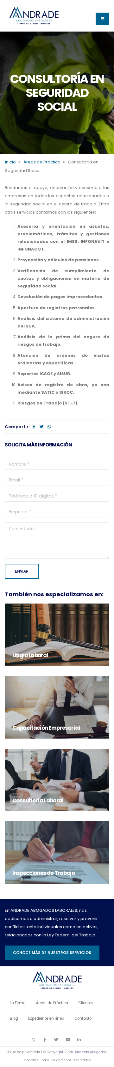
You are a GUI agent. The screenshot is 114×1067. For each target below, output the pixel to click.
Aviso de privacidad (23, 1052)
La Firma (18, 1002)
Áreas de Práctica (41, 162)
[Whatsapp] (49, 427)
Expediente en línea (46, 1018)
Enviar (21, 571)
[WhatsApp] (33, 1039)
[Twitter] (41, 427)
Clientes (85, 1002)
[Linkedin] (79, 1039)
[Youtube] (67, 1039)
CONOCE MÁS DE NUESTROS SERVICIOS (52, 952)
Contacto (83, 1018)
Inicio (10, 162)
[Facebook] (34, 427)
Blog (14, 1018)
